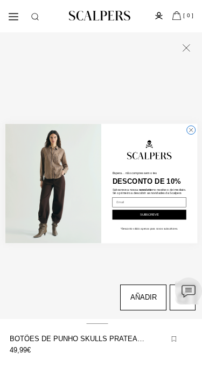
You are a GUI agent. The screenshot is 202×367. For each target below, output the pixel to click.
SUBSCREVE (149, 214)
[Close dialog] (190, 130)
